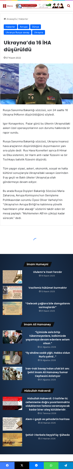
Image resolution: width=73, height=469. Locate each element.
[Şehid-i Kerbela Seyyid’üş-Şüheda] (12, 439)
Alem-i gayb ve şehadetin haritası (48, 419)
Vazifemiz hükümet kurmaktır (48, 287)
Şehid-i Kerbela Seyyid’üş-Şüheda (48, 435)
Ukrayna (38, 32)
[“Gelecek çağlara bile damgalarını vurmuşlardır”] (12, 308)
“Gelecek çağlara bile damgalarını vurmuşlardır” (47, 305)
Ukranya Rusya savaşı (17, 32)
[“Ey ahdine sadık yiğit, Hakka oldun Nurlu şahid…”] (12, 357)
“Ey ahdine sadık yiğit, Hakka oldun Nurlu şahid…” (47, 354)
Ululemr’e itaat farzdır (47, 272)
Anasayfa (11, 19)
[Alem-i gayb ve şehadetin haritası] (12, 424)
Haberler (23, 19)
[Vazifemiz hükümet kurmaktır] (12, 292)
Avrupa (23, 26)
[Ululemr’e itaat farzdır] (12, 276)
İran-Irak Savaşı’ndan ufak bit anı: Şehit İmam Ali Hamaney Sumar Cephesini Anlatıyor (48, 372)
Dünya (35, 26)
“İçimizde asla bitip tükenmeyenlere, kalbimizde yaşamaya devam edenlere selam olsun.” (48, 337)
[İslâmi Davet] (39, 5)
